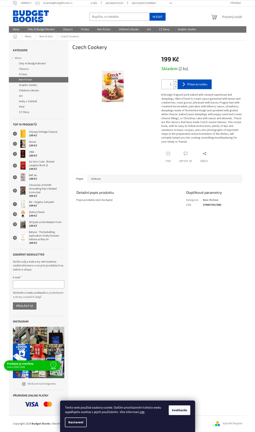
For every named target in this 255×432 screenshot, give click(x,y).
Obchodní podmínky (144, 3)
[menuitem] (16, 29)
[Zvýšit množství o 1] (176, 82)
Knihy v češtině (28, 101)
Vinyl (21, 107)
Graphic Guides (28, 85)
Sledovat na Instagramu (41, 384)
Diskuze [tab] (96, 179)
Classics (24, 69)
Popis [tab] (79, 179)
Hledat (157, 16)
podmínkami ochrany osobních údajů (38, 295)
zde (142, 412)
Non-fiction (25, 80)
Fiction (23, 74)
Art (21, 96)
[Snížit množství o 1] (176, 86)
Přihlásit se (24, 306)
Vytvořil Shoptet (232, 424)
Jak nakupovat (114, 3)
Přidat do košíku (197, 84)
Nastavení (75, 422)
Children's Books (29, 91)
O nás (94, 3)
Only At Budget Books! (32, 64)
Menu (18, 58)
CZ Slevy (24, 112)
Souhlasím (179, 410)
